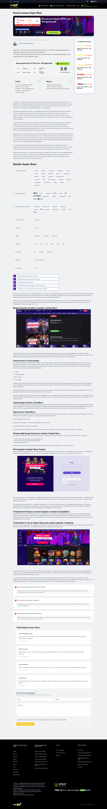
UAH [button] (57, 244)
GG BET (15, 759)
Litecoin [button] (61, 193)
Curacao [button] (37, 228)
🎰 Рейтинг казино (23, 40)
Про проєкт (81, 750)
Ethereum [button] (48, 193)
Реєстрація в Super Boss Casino (25, 282)
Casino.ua (15, 769)
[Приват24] (40, 199)
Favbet (15, 764)
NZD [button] (52, 244)
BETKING (15, 761)
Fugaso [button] (36, 173)
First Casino (16, 772)
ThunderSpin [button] (38, 182)
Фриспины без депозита (41, 761)
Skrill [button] (70, 196)
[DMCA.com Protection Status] (85, 790)
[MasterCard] (65, 193)
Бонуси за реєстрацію (58, 5)
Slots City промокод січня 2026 (41, 765)
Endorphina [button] (60, 170)
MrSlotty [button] (37, 176)
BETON (15, 754)
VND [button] (63, 244)
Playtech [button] (51, 176)
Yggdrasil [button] (37, 185)
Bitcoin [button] (41, 193)
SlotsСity (15, 756)
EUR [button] (47, 244)
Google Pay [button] (63, 206)
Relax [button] (44, 179)
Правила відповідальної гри (85, 761)
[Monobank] (37, 196)
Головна (15, 40)
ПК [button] (35, 252)
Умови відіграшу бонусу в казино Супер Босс (29, 279)
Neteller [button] (54, 196)
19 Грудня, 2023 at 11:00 (23, 641)
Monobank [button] (47, 209)
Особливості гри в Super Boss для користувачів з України (32, 289)
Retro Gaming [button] (52, 179)
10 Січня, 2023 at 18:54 (23, 670)
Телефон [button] (49, 252)
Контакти (16, 1)
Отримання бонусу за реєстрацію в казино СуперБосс (31, 285)
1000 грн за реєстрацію (41, 754)
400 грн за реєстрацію (40, 756)
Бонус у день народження (41, 768)
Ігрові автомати (71, 5)
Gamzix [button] (43, 173)
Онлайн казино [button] (45, 5)
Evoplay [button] (68, 170)
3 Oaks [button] (36, 170)
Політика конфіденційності (84, 752)
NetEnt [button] (44, 176)
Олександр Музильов (26, 43)
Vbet (14, 767)
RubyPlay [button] (69, 179)
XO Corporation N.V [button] (39, 260)
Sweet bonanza (60, 750)
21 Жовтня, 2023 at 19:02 (24, 656)
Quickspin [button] (37, 179)
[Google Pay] (55, 193)
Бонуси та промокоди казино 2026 (41, 745)
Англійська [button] (37, 236)
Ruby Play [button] (61, 179)
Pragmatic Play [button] (60, 176)
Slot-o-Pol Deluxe (60, 752)
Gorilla (14, 751)
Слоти (58, 745)
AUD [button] (36, 244)
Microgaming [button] (67, 173)
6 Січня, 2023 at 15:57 (23, 685)
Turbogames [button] (47, 182)
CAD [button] (41, 244)
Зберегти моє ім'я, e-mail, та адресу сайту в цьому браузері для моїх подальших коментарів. (42, 719)
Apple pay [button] (37, 206)
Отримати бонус (53, 32)
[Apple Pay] (35, 193)
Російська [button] (45, 236)
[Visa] (35, 199)
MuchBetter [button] (46, 196)
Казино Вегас (16, 774)
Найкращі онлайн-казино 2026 (20, 745)
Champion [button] (51, 170)
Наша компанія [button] (82, 745)
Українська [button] (54, 236)
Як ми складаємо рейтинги (84, 755)
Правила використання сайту (83, 758)
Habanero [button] (50, 173)
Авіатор (58, 755)
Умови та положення (83, 764)
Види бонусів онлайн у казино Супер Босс (28, 276)
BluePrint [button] (43, 170)
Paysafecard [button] (62, 196)
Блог (11, 1)
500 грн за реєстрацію (40, 759)
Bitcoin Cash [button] (46, 206)
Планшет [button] (41, 252)
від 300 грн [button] (38, 220)
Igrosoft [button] (58, 173)
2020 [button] (36, 268)
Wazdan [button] (62, 182)
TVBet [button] (55, 182)
